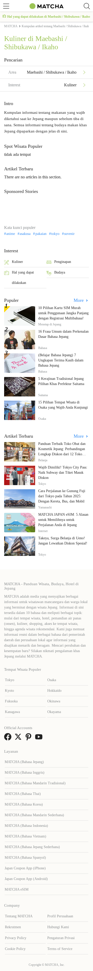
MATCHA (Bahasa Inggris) (24, 772)
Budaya (59, 272)
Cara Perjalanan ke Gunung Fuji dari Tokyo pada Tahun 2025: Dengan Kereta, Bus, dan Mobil (61, 496)
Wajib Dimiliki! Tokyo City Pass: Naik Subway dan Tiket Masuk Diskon (62, 472)
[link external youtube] (39, 738)
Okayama (54, 712)
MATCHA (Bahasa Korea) (24, 804)
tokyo (55, 234)
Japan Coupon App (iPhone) (25, 868)
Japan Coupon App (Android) (26, 879)
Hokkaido (54, 691)
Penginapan (62, 262)
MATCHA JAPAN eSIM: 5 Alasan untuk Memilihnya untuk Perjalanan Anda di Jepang (63, 520)
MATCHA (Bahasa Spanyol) (25, 858)
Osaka (51, 680)
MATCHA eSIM (16, 889)
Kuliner (17, 262)
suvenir (69, 234)
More (79, 300)
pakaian (40, 234)
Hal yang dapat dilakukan (23, 277)
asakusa (25, 234)
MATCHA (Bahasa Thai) (23, 794)
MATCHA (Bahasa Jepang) (24, 762)
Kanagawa (12, 712)
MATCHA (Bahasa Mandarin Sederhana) (34, 815)
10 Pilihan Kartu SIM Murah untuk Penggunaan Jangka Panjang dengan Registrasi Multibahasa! (63, 313)
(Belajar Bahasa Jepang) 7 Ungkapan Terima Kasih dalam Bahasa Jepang (60, 360)
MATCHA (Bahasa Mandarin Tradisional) (35, 783)
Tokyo (9, 680)
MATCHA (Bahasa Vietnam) (25, 836)
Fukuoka (11, 701)
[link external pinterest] (29, 738)
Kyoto (9, 691)
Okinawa (53, 701)
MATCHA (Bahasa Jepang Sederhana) (32, 847)
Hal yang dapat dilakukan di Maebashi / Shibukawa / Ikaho (48, 16)
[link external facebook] (8, 738)
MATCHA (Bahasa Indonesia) (26, 826)
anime (10, 234)
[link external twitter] (19, 738)
